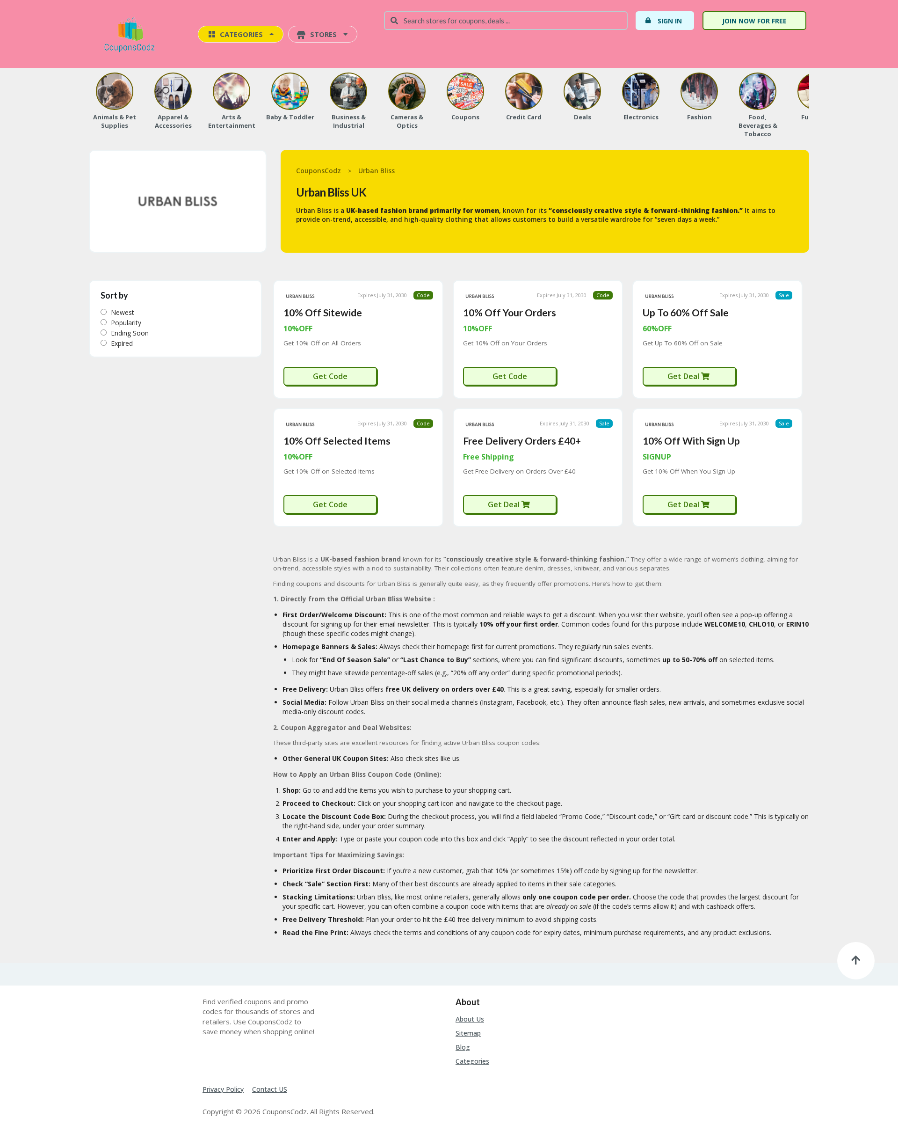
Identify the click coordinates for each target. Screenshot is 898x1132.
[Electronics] (640, 91)
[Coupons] (465, 91)
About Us (470, 1019)
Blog (463, 1047)
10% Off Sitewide (322, 312)
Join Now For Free (754, 20)
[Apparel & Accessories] (173, 91)
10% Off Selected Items (337, 440)
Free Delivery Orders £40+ (522, 440)
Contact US (269, 1089)
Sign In (670, 20)
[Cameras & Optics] (407, 91)
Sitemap (468, 1033)
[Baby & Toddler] (290, 91)
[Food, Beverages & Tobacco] (757, 91)
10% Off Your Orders (509, 312)
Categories (472, 1061)
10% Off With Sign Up (691, 440)
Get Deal (684, 376)
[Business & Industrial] (348, 91)
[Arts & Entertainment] (231, 91)
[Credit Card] (524, 91)
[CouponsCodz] (131, 34)
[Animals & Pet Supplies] (114, 91)
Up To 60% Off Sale (686, 312)
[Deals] (582, 91)
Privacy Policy (223, 1089)
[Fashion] (699, 91)
